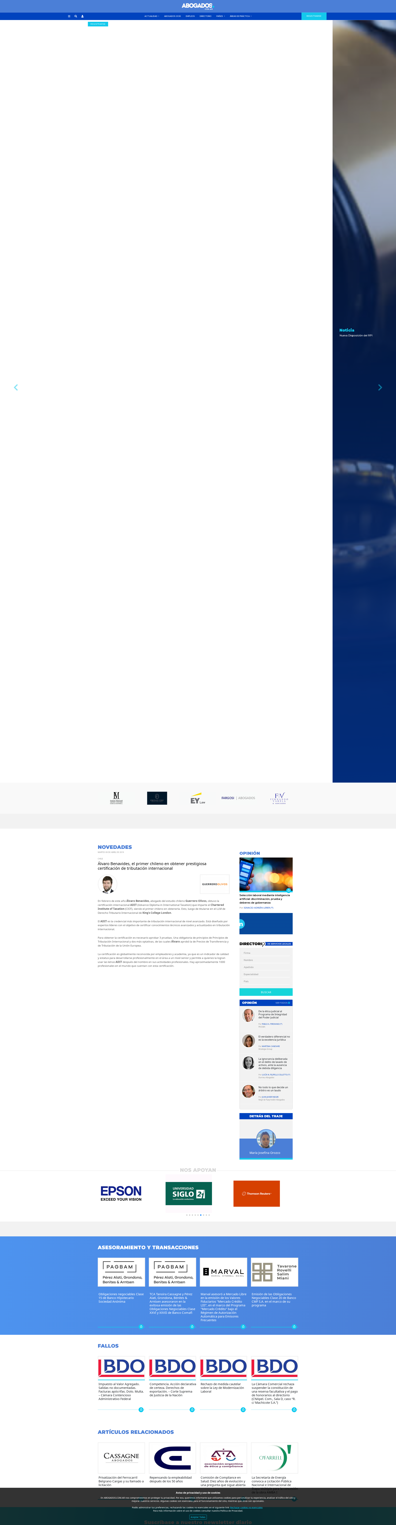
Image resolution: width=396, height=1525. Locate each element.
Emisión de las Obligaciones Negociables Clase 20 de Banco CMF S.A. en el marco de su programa (274, 1299)
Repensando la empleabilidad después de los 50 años (171, 1479)
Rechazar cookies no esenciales (246, 1507)
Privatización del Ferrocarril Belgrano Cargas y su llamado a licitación (121, 1481)
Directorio (205, 16)
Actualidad (151, 16)
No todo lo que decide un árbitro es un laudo (273, 1089)
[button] (69, 16)
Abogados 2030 (172, 16)
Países (219, 16)
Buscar (266, 992)
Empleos (190, 16)
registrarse (314, 16)
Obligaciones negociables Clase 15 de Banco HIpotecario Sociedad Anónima (121, 1298)
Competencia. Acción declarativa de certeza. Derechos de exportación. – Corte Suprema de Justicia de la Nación (173, 1389)
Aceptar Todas (198, 1517)
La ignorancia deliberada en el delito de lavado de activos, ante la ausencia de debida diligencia (272, 1063)
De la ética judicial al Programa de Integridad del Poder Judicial (272, 1014)
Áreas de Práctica (240, 16)
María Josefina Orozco (265, 1153)
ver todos (281, 1003)
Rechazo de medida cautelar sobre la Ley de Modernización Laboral (222, 1388)
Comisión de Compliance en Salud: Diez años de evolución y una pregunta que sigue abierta (223, 1481)
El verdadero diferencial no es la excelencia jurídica (274, 1038)
